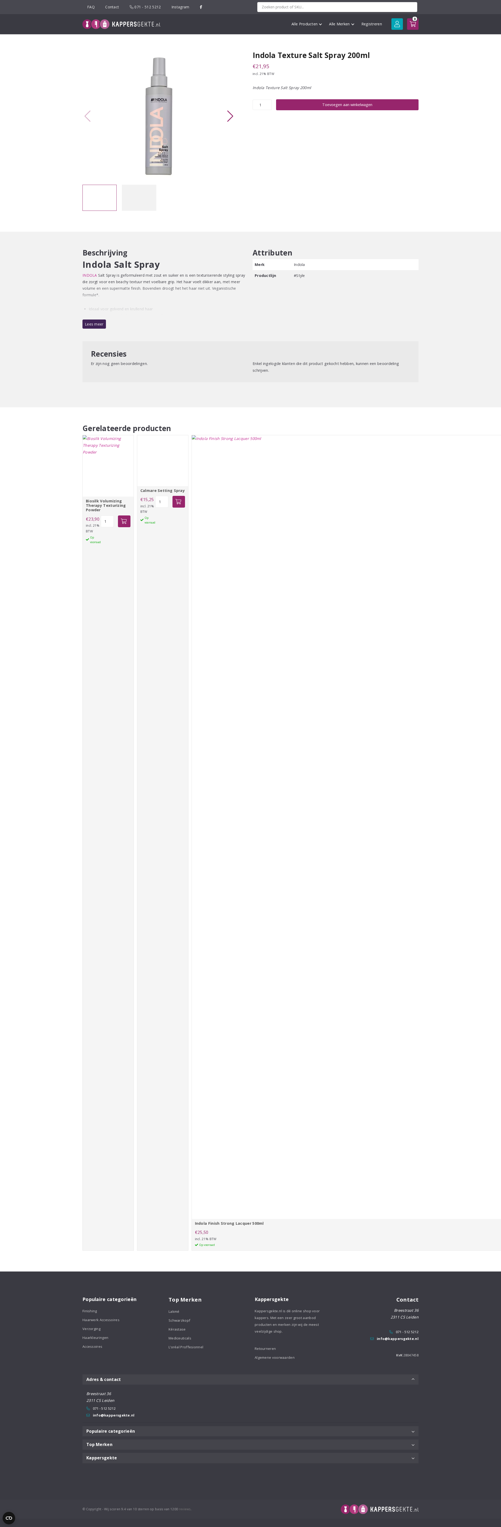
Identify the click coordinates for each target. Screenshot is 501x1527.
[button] (230, 116)
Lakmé (174, 1311)
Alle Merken (339, 23)
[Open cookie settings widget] (9, 1518)
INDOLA (89, 275)
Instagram (180, 6)
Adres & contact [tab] (103, 1379)
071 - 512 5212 (147, 6)
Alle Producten (304, 23)
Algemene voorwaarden (275, 1357)
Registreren (371, 23)
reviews (185, 1509)
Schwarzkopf (179, 1320)
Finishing (89, 1311)
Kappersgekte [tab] (101, 1458)
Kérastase (177, 1329)
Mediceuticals (180, 1338)
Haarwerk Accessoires (101, 1319)
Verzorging (91, 1328)
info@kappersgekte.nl (398, 1338)
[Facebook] (201, 7)
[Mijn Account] (397, 24)
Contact (112, 6)
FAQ (91, 6)
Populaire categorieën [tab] (110, 1431)
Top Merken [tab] (99, 1444)
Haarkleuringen (95, 1337)
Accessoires (92, 1346)
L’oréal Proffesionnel (186, 1347)
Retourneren (265, 1348)
